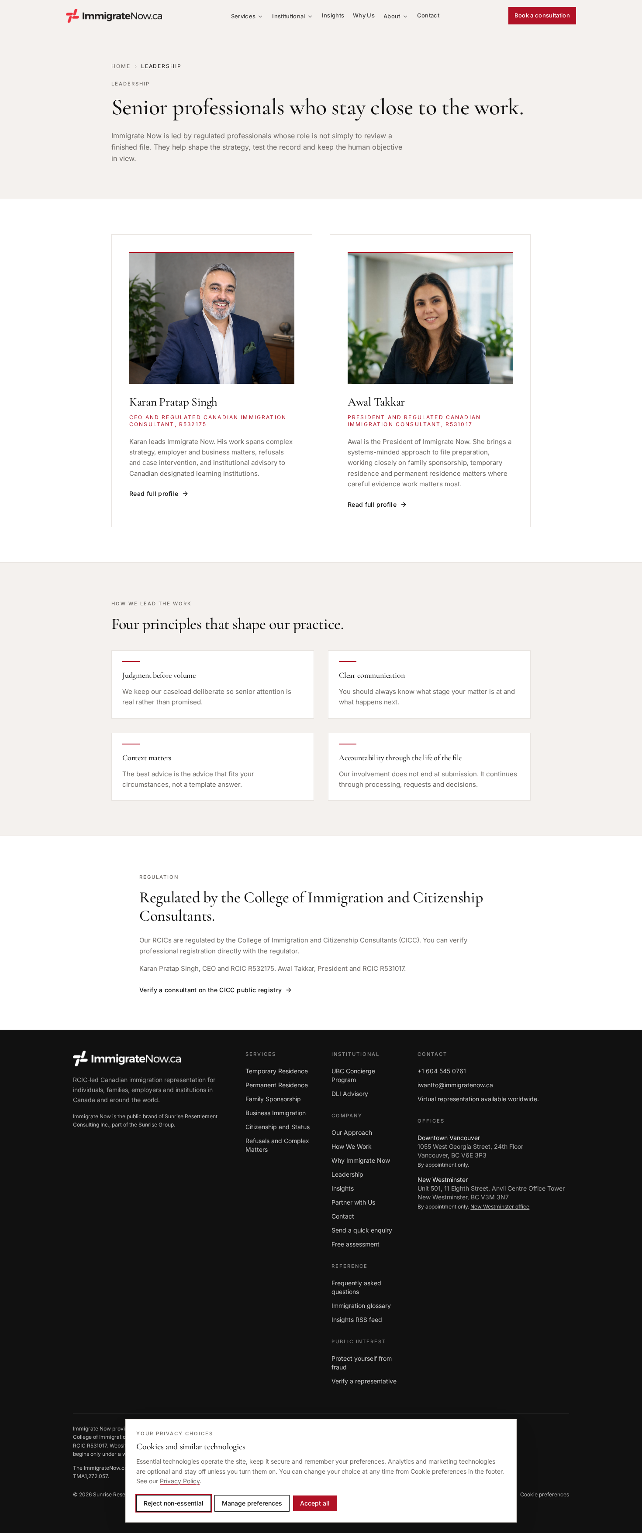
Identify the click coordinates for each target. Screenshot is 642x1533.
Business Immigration (275, 1112)
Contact (428, 15)
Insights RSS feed (356, 1319)
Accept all (315, 1503)
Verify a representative (364, 1381)
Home (121, 66)
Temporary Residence (276, 1071)
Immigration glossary (361, 1305)
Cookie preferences (544, 1494)
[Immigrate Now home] (114, 16)
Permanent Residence (276, 1085)
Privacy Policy (180, 1481)
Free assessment (355, 1244)
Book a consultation (542, 15)
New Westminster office (499, 1206)
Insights (333, 15)
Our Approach (351, 1132)
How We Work (351, 1146)
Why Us (364, 15)
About (391, 16)
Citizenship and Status (277, 1126)
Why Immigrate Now (360, 1160)
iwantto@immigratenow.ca (455, 1085)
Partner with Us (353, 1202)
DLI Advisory (349, 1093)
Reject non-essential (174, 1503)
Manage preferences (252, 1503)
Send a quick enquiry (361, 1230)
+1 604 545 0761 (442, 1071)
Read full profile (153, 493)
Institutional (288, 16)
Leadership (347, 1174)
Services (243, 16)
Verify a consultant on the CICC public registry (210, 990)
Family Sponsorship (273, 1099)
